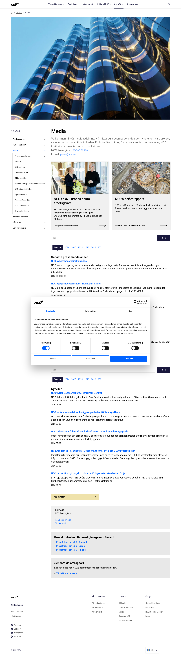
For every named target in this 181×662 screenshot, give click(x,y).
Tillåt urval (90, 358)
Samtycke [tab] (50, 311)
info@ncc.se (16, 616)
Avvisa (52, 358)
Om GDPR (149, 607)
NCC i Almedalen (22, 206)
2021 (100, 247)
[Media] (45, 150)
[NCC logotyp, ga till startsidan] (15, 4)
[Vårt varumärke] (45, 228)
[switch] (75, 348)
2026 (67, 247)
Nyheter (18, 162)
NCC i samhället (19, 145)
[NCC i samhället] (45, 145)
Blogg (147, 616)
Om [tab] (130, 311)
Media (15, 150)
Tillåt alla (129, 358)
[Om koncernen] (45, 139)
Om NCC (19, 13)
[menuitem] (56, 4)
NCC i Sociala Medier (23, 189)
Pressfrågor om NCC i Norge (70, 546)
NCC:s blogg (20, 167)
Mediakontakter (21, 173)
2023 (87, 247)
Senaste (57, 247)
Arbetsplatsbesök (22, 211)
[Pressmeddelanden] (45, 156)
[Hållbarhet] (45, 222)
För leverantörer (125, 620)
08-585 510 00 (17, 612)
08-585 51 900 (80, 150)
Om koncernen (19, 139)
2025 (73, 247)
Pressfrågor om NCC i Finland (71, 550)
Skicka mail (60, 523)
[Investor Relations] (45, 217)
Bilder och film (21, 178)
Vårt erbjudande (98, 603)
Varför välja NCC (98, 607)
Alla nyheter (59, 497)
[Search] (168, 4)
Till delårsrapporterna (66, 573)
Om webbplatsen (152, 603)
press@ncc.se (68, 154)
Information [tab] (90, 311)
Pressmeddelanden (23, 156)
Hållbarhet (17, 222)
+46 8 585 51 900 (63, 520)
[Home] (12, 13)
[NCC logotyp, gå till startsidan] (50, 596)
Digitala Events (21, 195)
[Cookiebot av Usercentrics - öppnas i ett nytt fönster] (135, 302)
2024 (80, 247)
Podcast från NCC (22, 200)
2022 (93, 247)
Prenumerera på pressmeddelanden (30, 184)
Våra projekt (97, 612)
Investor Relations (20, 217)
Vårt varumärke (19, 228)
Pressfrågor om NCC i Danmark (71, 542)
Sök (163, 238)
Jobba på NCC (124, 616)
